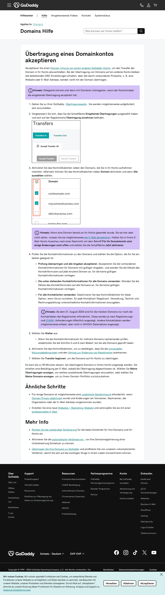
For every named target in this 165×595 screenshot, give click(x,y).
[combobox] (110, 31)
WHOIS (65, 508)
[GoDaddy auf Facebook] (116, 554)
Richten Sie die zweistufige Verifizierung (54, 429)
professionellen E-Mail (44, 411)
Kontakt (86, 15)
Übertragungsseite (76, 104)
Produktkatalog (69, 514)
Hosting (144, 516)
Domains (38, 24)
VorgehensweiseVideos (64, 15)
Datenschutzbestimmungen (131, 570)
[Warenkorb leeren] (155, 5)
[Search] (141, 31)
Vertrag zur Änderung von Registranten (90, 352)
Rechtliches (13, 507)
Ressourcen (29, 491)
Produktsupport (31, 479)
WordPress (146, 510)
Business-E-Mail (148, 504)
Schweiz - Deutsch (50, 553)
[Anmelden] (149, 5)
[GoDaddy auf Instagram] (126, 554)
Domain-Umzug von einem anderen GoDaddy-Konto (80, 68)
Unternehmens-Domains (73, 491)
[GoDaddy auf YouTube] (154, 554)
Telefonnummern (148, 533)
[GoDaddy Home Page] (21, 553)
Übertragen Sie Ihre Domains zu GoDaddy (55, 449)
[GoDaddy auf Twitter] (144, 554)
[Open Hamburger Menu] (8, 5)
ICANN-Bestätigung (71, 485)
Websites (145, 498)
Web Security (147, 522)
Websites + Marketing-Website (75, 408)
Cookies (153, 570)
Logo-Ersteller (147, 527)
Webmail (66, 502)
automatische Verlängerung (67, 439)
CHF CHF (75, 553)
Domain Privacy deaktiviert (47, 398)
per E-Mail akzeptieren (97, 237)
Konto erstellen (127, 498)
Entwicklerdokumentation (74, 479)
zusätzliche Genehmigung (96, 394)
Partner (94, 495)
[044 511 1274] (142, 5)
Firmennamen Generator (73, 496)
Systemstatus (102, 15)
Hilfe (44, 15)
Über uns (12, 482)
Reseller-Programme (100, 489)
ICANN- (50, 320)
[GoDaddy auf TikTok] (135, 554)
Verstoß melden (31, 485)
